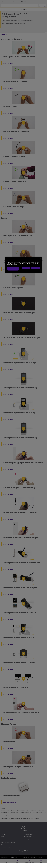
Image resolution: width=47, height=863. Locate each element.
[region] (23, 265)
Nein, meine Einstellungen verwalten (13, 269)
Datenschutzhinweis (13, 264)
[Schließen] (40, 258)
